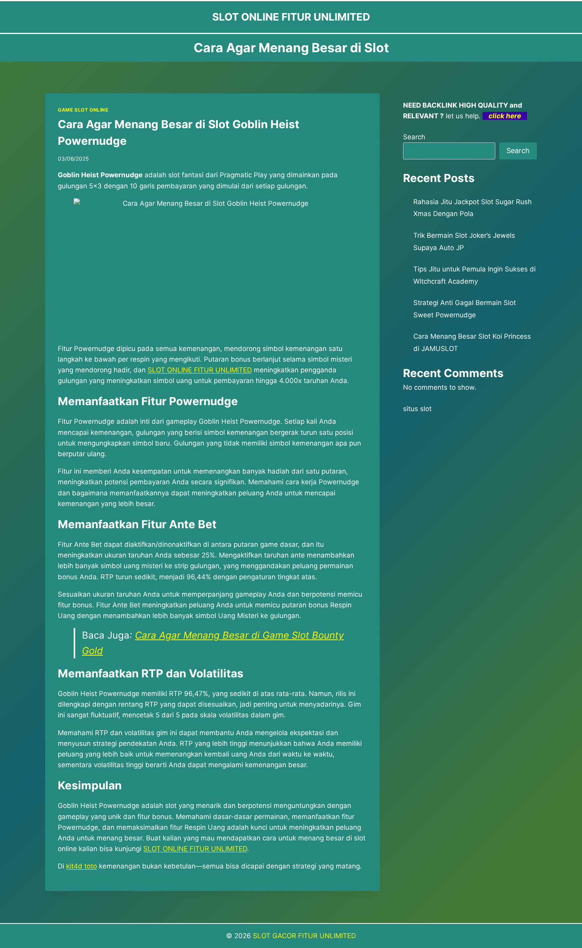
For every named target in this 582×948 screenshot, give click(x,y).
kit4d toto (81, 866)
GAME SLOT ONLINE (83, 110)
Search (414, 137)
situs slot (417, 409)
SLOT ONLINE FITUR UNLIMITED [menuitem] (200, 370)
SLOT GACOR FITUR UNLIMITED (304, 936)
